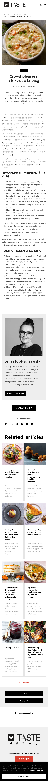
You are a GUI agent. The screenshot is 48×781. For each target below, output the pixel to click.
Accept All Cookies (24, 776)
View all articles (15, 393)
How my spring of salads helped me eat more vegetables (12, 473)
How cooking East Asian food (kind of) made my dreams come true (35, 652)
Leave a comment (24, 408)
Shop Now (24, 759)
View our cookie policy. (37, 770)
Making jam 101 (12, 647)
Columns (22, 14)
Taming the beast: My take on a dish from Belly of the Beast (11, 534)
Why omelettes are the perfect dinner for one (34, 532)
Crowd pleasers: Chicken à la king (16, 16)
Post (14, 14)
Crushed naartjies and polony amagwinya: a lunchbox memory (33, 475)
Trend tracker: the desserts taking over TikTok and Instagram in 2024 (11, 593)
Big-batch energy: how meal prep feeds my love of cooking (34, 592)
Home (8, 14)
